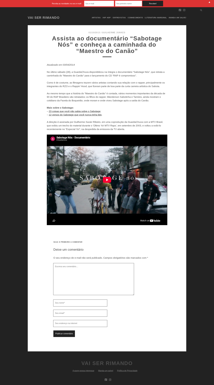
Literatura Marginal (156, 18)
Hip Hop (107, 18)
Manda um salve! (177, 18)
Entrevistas (119, 18)
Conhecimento (135, 18)
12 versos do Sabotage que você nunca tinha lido (75, 114)
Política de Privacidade (127, 371)
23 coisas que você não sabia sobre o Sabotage (74, 111)
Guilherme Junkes (113, 33)
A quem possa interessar (83, 371)
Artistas (96, 18)
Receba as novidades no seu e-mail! (66, 3)
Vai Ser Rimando (43, 17)
